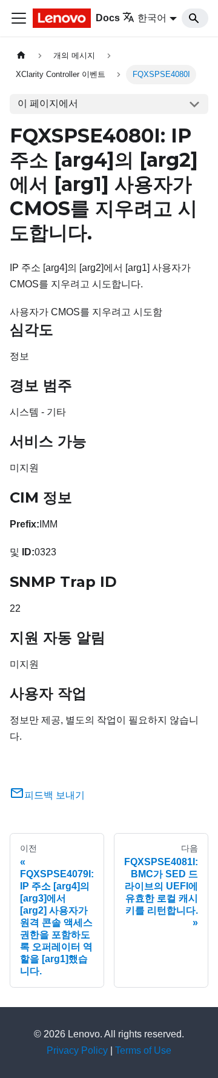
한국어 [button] (152, 18)
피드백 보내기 (54, 795)
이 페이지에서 (48, 103)
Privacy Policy (77, 1050)
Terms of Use (143, 1050)
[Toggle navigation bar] (19, 18)
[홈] (21, 55)
